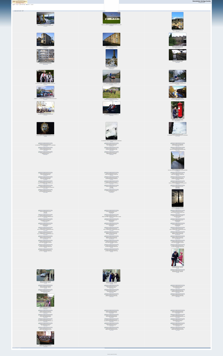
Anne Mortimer (45, 175)
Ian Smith (45, 136)
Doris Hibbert (45, 179)
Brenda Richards (45, 64)
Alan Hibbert (111, 175)
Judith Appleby (177, 62)
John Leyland (45, 217)
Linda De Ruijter (45, 192)
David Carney (111, 115)
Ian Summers (45, 26)
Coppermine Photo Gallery (113, 354)
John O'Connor (111, 68)
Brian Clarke (177, 31)
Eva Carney (111, 179)
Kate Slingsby (45, 230)
